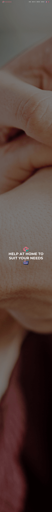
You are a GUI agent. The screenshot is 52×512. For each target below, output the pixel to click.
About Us (33, 1)
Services (38, 1)
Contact (42, 1)
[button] (2, 256)
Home (30, 1)
